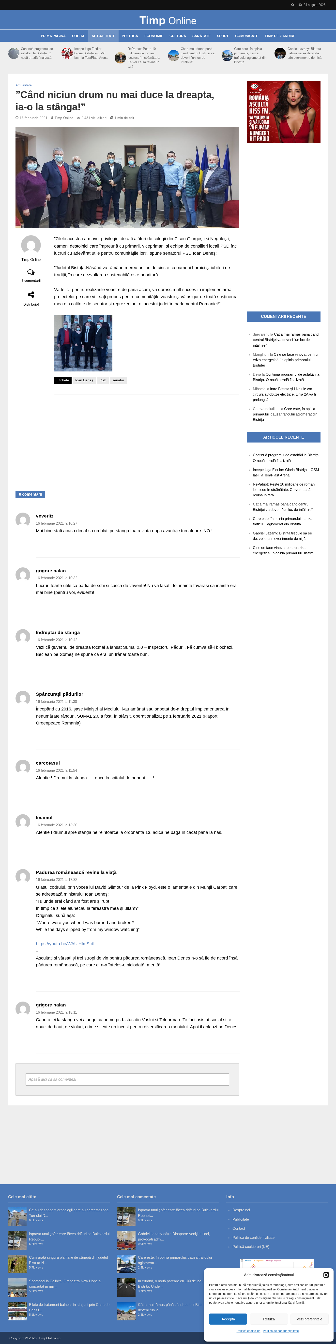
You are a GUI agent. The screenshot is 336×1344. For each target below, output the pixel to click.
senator (118, 380)
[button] (326, 1274)
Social (78, 36)
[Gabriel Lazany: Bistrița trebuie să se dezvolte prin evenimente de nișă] (280, 53)
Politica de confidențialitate (281, 1331)
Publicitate (240, 1219)
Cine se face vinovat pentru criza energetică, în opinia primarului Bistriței (285, 359)
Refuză (269, 1319)
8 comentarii (31, 280)
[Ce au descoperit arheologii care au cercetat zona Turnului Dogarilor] (17, 1216)
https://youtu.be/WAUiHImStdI (65, 943)
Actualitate (103, 36)
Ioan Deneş (84, 380)
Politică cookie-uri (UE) (250, 1246)
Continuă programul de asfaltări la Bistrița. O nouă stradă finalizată (37, 53)
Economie (153, 36)
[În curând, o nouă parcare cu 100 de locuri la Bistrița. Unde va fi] (126, 1287)
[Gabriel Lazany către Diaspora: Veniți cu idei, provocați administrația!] (126, 1240)
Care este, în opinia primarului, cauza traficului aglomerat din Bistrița (250, 55)
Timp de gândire (280, 36)
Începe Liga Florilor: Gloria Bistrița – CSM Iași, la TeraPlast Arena (90, 53)
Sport (223, 36)
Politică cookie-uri (248, 1331)
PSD (102, 380)
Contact (238, 1228)
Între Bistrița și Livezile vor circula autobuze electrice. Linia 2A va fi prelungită (284, 394)
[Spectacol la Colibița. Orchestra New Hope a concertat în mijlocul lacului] (17, 1287)
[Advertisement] (146, 437)
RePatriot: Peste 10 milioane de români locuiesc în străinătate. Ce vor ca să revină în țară (144, 57)
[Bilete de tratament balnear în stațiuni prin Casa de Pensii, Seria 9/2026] (17, 1311)
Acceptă (228, 1319)
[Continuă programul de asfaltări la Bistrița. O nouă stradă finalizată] (13, 53)
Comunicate (246, 36)
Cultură (177, 36)
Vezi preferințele (309, 1319)
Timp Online (64, 118)
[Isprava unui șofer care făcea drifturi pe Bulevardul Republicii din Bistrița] (17, 1240)
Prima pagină (53, 36)
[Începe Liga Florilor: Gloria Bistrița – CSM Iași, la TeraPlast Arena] (66, 53)
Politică (130, 36)
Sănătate (201, 36)
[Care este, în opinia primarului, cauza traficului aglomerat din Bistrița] (226, 55)
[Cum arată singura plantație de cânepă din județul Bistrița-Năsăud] (17, 1264)
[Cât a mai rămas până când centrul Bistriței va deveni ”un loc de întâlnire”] (173, 55)
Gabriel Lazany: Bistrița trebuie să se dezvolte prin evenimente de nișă (304, 53)
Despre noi (241, 1210)
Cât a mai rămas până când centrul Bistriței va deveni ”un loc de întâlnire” (197, 55)
